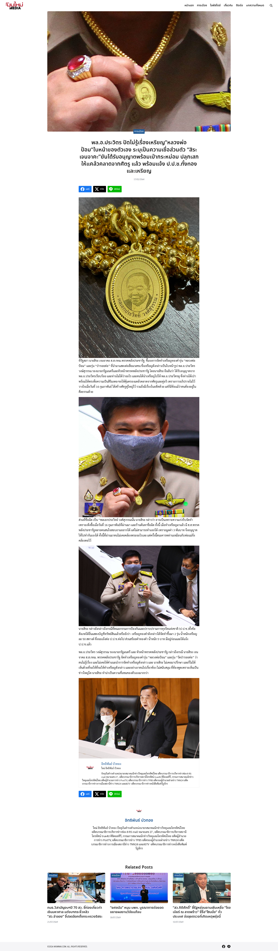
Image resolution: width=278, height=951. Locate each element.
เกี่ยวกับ (228, 6)
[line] (229, 946)
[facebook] (224, 946)
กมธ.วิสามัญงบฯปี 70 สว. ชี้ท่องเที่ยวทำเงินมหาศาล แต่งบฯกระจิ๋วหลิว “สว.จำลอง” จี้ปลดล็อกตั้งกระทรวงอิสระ (74, 912)
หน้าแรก (189, 6)
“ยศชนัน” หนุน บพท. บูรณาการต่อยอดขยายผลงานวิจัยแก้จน (137, 910)
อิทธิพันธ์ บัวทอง (139, 820)
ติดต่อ (239, 6)
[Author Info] (139, 814)
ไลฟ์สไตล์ (215, 6)
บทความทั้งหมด (255, 6)
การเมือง (202, 6)
